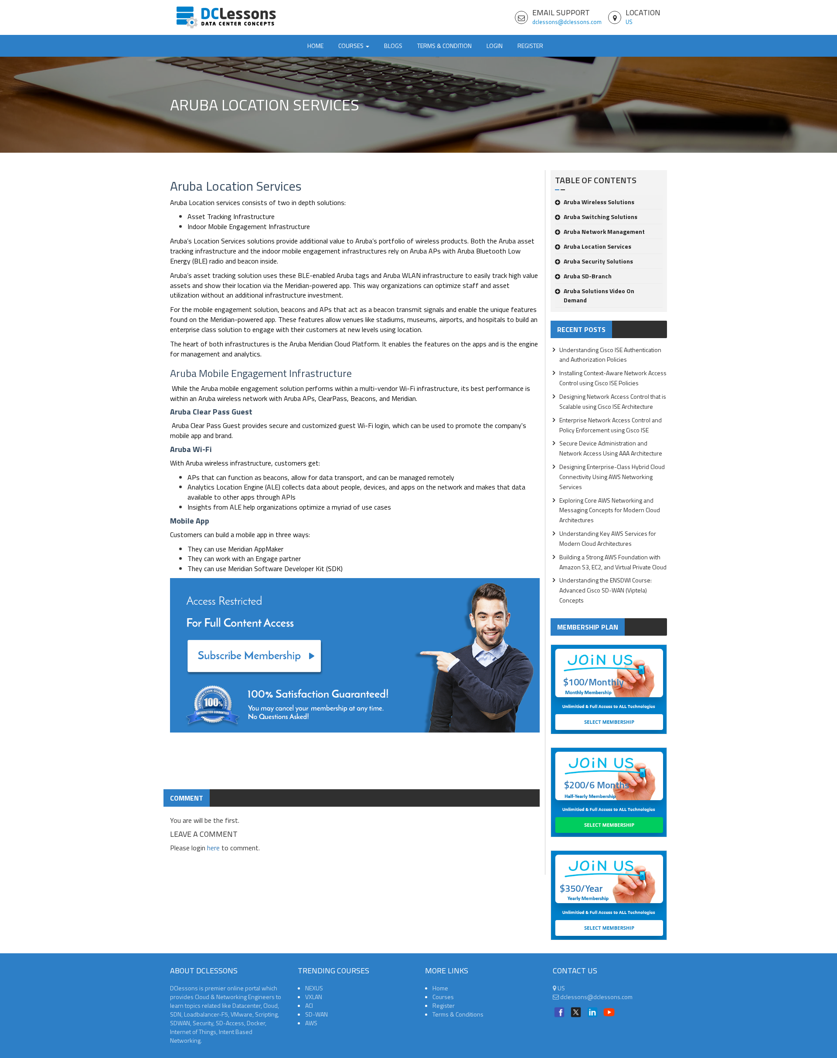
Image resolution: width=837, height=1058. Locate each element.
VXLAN (313, 996)
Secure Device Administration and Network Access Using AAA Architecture (610, 448)
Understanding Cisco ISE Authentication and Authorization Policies (610, 354)
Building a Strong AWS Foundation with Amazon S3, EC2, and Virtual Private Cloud (613, 562)
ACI (309, 1005)
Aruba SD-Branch (588, 276)
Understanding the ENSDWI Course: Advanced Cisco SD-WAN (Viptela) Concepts (605, 590)
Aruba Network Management (604, 231)
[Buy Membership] (355, 659)
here (213, 847)
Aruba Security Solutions (598, 261)
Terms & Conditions (457, 1014)
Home (315, 45)
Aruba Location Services (597, 246)
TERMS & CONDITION (444, 45)
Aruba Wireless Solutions (599, 201)
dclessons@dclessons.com (567, 21)
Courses (443, 996)
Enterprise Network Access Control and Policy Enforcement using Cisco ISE (610, 425)
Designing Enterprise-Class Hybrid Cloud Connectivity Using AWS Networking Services (612, 476)
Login (495, 45)
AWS (311, 1022)
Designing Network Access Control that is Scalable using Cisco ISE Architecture (612, 401)
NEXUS (314, 988)
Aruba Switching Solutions (600, 216)
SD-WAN (316, 1014)
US (629, 21)
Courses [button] (351, 45)
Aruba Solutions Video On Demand (599, 295)
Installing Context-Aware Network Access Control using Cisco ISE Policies (613, 377)
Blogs (393, 45)
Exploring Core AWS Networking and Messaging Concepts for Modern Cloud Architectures (609, 510)
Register (530, 45)
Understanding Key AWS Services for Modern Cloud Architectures (607, 538)
